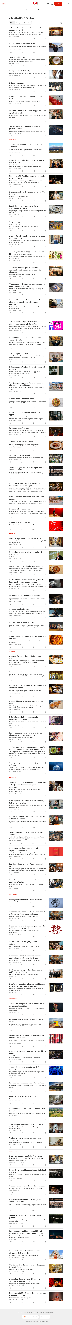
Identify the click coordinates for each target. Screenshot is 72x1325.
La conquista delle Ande (19, 428)
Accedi (66, 4)
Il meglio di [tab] (19, 23)
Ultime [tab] (12, 23)
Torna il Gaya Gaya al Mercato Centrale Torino (26, 833)
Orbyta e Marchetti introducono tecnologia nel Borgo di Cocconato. (26, 289)
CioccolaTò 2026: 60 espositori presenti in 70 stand (27, 1052)
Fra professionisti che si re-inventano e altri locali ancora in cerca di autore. (27, 1189)
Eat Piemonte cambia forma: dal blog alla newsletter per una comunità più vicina (26, 1232)
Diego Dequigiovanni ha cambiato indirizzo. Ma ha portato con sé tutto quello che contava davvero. (27, 706)
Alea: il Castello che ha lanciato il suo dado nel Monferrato (27, 237)
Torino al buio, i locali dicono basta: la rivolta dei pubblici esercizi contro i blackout (25, 302)
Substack (27, 1321)
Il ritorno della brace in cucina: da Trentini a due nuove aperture (27, 817)
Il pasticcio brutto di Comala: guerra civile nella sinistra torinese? (27, 927)
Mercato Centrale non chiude (21, 455)
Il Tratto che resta (16, 83)
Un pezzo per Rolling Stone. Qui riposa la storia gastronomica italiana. (28, 211)
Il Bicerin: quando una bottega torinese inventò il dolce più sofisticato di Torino (26, 1157)
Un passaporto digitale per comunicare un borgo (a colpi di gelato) (27, 285)
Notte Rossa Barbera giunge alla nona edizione (25, 943)
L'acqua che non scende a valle (22, 44)
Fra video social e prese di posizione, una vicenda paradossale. (24, 931)
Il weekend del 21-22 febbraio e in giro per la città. (24, 960)
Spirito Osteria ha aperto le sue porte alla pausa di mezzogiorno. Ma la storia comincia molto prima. (24, 445)
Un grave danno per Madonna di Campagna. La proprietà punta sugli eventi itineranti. (26, 1072)
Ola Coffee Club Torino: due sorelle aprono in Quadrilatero (27, 1266)
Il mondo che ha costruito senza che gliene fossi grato (27, 553)
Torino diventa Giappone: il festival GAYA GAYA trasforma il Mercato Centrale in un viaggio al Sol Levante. (27, 838)
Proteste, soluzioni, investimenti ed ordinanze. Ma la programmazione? (25, 307)
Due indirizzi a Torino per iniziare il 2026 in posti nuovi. (26, 1143)
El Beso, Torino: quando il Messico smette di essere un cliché (27, 686)
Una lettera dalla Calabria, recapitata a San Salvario (27, 637)
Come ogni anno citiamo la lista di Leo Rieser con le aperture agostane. (27, 116)
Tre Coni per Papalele (18, 353)
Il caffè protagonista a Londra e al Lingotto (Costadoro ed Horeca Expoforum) (27, 985)
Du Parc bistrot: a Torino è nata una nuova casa (27, 702)
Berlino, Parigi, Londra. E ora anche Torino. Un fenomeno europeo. (26, 885)
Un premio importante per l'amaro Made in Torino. (24, 1283)
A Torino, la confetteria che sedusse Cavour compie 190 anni (27, 29)
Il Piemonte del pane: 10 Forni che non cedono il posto (25, 339)
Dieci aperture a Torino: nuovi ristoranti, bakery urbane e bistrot (26, 802)
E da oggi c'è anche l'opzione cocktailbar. (21, 737)
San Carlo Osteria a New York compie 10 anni (26, 865)
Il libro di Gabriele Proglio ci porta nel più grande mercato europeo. (26, 1041)
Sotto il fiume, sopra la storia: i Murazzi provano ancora (25, 127)
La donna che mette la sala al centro (24, 596)
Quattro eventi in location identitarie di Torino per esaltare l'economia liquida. (26, 1127)
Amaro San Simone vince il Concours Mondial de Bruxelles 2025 (24, 1280)
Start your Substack (31, 1317)
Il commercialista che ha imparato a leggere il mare (27, 193)
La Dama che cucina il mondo (21, 623)
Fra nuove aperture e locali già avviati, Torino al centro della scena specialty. (27, 1221)
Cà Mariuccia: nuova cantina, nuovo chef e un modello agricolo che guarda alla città (27, 748)
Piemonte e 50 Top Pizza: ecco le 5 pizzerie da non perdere (27, 177)
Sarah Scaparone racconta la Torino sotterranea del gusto (24, 207)
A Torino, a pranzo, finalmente (22, 442)
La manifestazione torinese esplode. (20, 1298)
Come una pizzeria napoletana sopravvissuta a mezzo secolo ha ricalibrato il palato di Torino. (27, 402)
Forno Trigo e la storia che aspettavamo (25, 566)
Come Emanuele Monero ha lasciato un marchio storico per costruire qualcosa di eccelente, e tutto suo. (27, 356)
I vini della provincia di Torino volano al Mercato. (24, 226)
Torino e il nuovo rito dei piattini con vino (27, 1186)
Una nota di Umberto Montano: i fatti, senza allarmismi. (26, 457)
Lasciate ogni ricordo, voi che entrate (25, 538)
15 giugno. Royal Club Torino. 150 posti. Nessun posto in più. (27, 501)
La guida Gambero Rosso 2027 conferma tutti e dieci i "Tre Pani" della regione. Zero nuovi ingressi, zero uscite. (27, 343)
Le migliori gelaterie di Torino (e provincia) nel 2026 (27, 764)
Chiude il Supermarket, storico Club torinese (24, 1068)
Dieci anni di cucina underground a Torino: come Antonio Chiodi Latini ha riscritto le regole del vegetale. (26, 661)
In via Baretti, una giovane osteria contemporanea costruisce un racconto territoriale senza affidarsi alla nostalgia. (27, 165)
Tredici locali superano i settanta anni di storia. (23, 1099)
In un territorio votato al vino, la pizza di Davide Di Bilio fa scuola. (26, 388)
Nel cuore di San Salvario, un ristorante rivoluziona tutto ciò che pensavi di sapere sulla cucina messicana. (27, 691)
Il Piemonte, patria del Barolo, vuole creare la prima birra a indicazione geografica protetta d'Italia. (27, 60)
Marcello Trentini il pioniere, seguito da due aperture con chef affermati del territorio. (28, 822)
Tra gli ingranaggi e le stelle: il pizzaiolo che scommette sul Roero (26, 384)
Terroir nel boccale (17, 57)
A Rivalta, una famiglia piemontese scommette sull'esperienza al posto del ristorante (25, 270)
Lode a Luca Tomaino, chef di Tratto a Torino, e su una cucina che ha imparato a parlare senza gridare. (27, 86)
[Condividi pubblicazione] (52, 4)
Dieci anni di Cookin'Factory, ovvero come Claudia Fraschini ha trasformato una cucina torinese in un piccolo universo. (27, 626)
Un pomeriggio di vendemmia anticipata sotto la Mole (26, 223)
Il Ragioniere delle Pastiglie (21, 71)
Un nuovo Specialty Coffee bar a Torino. (21, 1269)
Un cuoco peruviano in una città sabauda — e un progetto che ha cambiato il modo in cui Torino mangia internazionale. (27, 431)
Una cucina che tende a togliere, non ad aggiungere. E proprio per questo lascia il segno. (25, 372)
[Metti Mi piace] (10, 262)
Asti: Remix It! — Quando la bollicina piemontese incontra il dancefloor (24, 323)
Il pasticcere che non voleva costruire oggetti (25, 413)
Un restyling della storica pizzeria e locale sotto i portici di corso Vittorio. (26, 1009)
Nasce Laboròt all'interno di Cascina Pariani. (22, 274)
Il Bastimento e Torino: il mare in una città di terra (27, 368)
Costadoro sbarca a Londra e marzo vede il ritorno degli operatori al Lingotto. (26, 989)
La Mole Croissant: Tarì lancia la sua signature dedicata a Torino (24, 1252)
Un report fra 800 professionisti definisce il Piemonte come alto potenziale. (27, 1114)
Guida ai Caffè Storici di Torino (22, 1096)
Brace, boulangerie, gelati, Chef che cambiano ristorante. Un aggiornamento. (27, 806)
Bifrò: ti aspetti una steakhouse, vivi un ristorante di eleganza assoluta (25, 734)
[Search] (48, 4)
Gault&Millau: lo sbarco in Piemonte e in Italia (26, 1020)
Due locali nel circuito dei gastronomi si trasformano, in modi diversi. (27, 1175)
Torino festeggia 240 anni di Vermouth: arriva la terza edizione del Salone (25, 957)
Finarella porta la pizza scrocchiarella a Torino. (23, 525)
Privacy (33, 1312)
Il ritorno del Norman (18, 672)
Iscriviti (58, 4)
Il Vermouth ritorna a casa (20, 509)
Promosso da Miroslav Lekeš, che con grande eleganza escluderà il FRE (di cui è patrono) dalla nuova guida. (25, 1025)
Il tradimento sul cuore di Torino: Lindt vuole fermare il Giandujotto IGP (25, 484)
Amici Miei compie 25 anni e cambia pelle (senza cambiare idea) (26, 1005)
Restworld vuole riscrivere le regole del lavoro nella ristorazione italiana (26, 581)
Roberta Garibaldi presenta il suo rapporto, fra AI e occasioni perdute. (27, 1086)
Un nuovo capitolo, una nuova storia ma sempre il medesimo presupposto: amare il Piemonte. (27, 1236)
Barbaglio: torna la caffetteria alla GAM (25, 899)
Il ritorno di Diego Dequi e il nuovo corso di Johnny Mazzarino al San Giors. (24, 790)
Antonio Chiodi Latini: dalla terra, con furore (25, 657)
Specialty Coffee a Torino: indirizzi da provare (25, 1216)
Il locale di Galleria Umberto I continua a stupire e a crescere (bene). (27, 722)
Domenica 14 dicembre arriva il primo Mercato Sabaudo (25, 1200)
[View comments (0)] (23, 39)
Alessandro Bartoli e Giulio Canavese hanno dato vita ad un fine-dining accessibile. (27, 241)
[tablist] (20, 23)
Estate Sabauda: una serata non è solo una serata (26, 498)
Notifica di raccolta (48, 1312)
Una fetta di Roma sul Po (19, 522)
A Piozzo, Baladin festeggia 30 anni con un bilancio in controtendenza (26, 253)
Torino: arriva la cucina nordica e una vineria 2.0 (25, 1139)
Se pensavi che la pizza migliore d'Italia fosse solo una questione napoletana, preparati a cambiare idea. (25, 181)
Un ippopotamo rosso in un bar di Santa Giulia (25, 97)
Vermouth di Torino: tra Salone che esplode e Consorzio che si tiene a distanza (27, 913)
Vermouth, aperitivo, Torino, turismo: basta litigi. (24, 916)
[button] (28, 10)
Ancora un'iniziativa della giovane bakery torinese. (24, 1255)
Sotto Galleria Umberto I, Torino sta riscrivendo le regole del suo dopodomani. (27, 542)
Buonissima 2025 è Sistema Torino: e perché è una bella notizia (27, 1294)
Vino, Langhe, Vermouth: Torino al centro (26, 1124)
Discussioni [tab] (27, 23)
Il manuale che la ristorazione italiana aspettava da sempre (25, 849)
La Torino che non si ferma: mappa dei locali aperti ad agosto (28, 112)
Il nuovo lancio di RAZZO (19, 609)
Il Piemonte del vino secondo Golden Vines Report (27, 1110)
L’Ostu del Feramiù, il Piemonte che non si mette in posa (26, 161)
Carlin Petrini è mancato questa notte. (20, 557)
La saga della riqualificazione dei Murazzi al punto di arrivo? (27, 131)
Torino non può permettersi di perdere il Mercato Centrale (26, 468)
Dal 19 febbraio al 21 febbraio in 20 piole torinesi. (24, 946)
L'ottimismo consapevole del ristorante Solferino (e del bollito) (25, 971)
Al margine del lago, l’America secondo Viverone (25, 145)
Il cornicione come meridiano (21, 399)
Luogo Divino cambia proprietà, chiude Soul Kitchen (27, 1171)
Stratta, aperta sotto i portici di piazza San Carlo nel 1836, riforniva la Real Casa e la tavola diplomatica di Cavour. (26, 33)
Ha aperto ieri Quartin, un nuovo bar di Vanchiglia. (24, 101)
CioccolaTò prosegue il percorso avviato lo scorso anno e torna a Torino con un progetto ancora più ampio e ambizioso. (26, 1056)
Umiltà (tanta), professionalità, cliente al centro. (23, 974)
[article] (36, 33)
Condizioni (39, 1312)
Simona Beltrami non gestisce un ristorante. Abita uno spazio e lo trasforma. (27, 599)
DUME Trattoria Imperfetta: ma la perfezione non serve (23, 718)
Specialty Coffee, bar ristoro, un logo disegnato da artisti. (26, 902)
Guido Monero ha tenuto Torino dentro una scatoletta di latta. (28, 73)
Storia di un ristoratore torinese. (19, 196)
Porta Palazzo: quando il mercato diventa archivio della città (26, 1036)
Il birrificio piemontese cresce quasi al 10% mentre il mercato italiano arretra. (27, 257)
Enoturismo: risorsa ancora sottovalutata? (27, 1083)
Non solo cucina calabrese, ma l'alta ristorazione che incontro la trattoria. (27, 642)
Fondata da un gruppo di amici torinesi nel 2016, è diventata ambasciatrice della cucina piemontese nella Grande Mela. (27, 869)
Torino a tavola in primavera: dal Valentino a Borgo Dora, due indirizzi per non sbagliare (27, 784)
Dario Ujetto (17, 36)
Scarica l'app (44, 1317)
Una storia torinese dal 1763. (18, 1160)
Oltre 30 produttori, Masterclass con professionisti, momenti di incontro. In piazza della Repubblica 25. (27, 1205)
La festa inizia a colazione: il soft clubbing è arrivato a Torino (27, 881)
